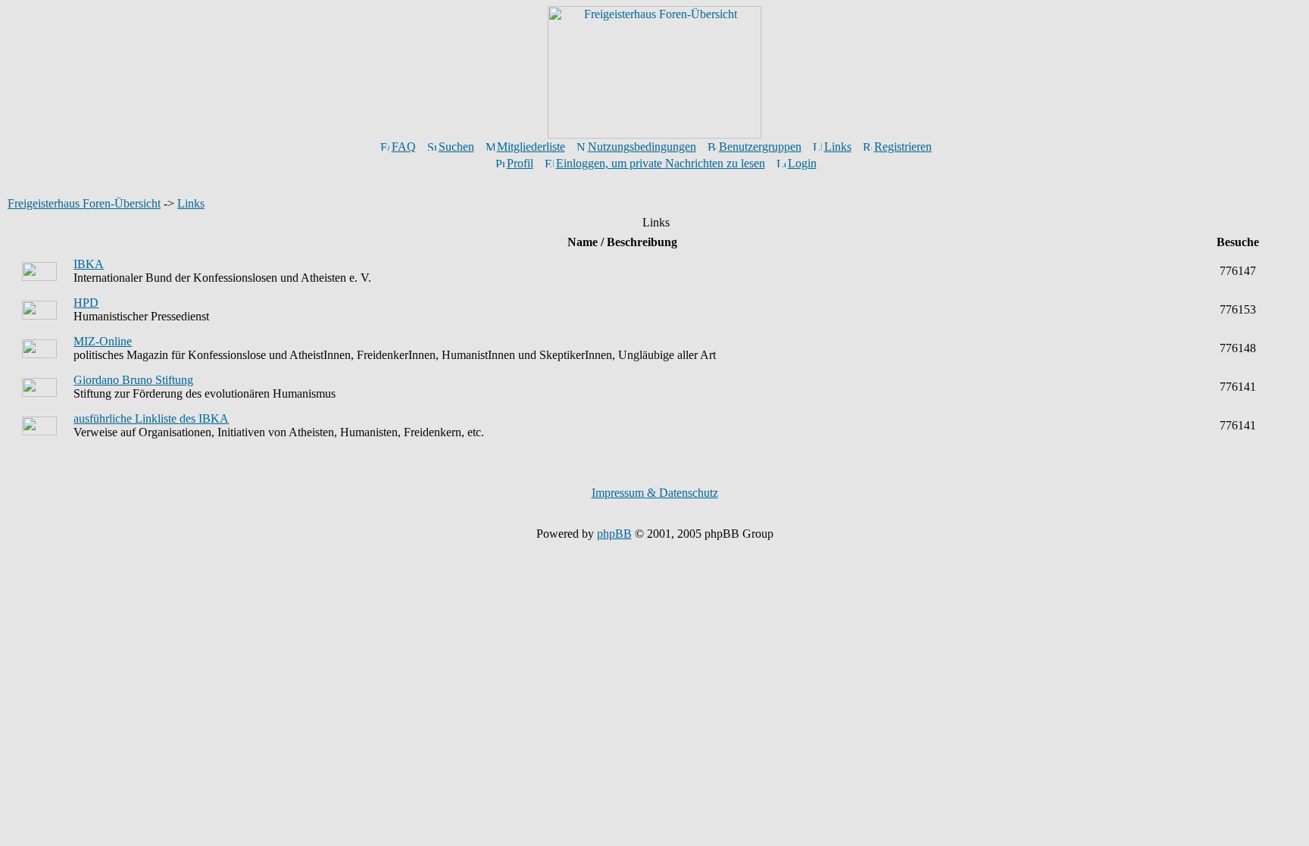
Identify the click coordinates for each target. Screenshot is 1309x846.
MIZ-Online (102, 341)
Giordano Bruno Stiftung (133, 379)
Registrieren (903, 146)
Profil (520, 163)
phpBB (614, 533)
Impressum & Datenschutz (655, 492)
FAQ (404, 146)
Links (837, 146)
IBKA (88, 264)
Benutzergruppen (760, 146)
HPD (85, 302)
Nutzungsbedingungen (642, 146)
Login (802, 163)
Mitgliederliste (531, 146)
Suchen (456, 146)
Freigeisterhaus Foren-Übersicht (84, 203)
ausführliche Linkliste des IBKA (151, 418)
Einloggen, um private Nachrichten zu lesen (660, 163)
